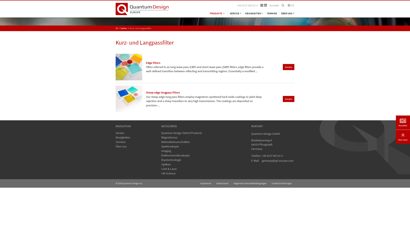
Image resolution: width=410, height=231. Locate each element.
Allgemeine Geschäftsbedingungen (250, 183)
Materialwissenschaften (175, 142)
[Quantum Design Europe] (117, 28)
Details (288, 67)
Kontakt (274, 5)
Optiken (123, 28)
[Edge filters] (129, 66)
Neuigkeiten (123, 137)
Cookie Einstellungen (282, 183)
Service (120, 133)
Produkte (216, 13)
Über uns (121, 146)
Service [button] (234, 13)
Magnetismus (169, 137)
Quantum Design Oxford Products (181, 133)
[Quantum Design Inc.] (142, 8)
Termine (272, 13)
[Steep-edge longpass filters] (129, 98)
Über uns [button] (286, 13)
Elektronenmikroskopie (175, 155)
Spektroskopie (170, 146)
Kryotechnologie (171, 160)
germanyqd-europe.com (278, 161)
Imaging (166, 151)
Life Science (168, 173)
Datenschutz (222, 183)
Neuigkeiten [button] (253, 13)
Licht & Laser (169, 169)
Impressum (205, 183)
